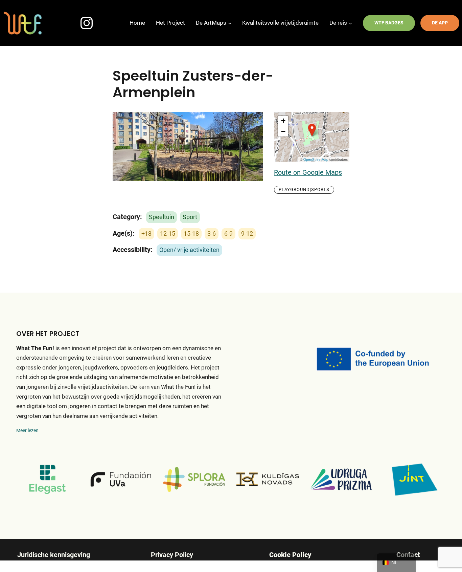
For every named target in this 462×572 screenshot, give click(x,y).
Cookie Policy (290, 555)
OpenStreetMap (315, 159)
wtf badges (388, 22)
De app (440, 22)
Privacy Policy (172, 555)
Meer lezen (27, 430)
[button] (312, 130)
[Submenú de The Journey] (350, 23)
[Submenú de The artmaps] (229, 23)
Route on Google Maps (308, 172)
